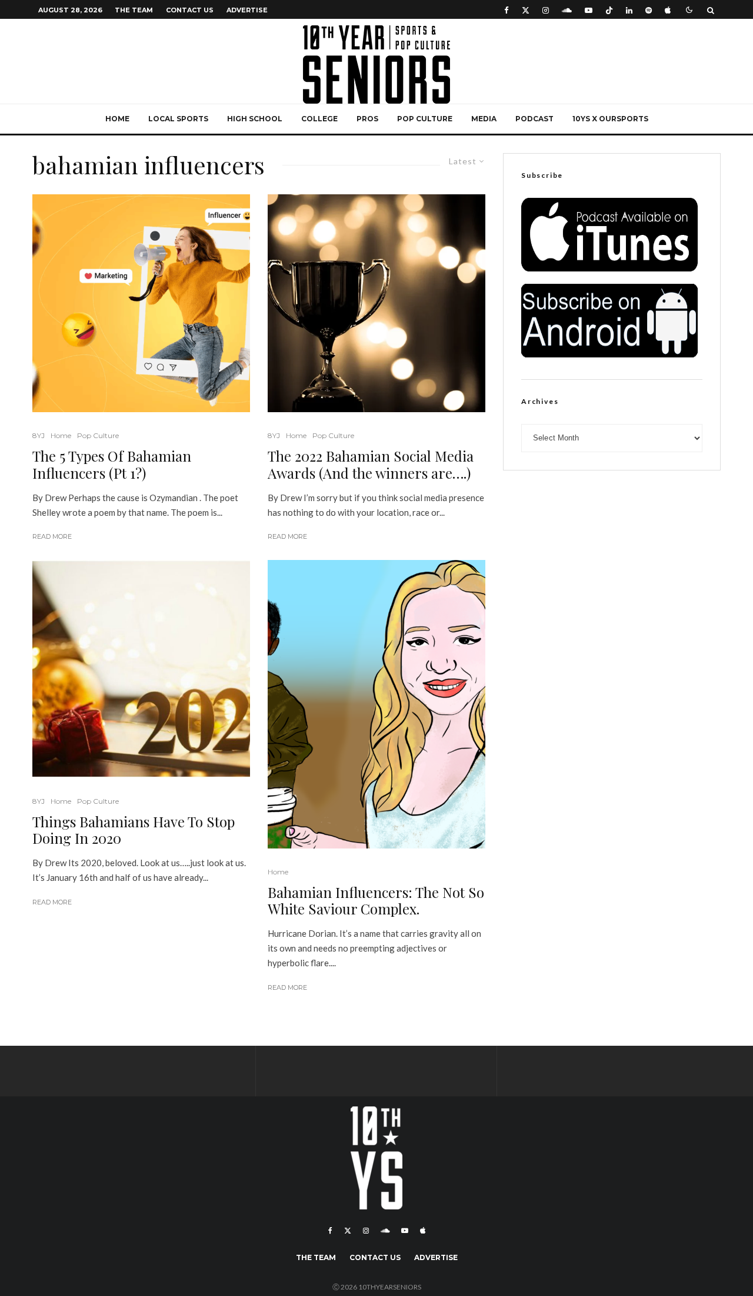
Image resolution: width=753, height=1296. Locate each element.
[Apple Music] (667, 10)
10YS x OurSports (610, 118)
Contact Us (190, 10)
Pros (367, 118)
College (319, 118)
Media (484, 118)
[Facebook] (506, 10)
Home (117, 118)
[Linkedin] (629, 10)
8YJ (38, 435)
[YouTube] (588, 10)
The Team (134, 10)
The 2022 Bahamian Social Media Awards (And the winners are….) (371, 465)
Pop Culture (424, 118)
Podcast (534, 118)
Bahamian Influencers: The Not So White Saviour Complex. (376, 901)
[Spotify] (648, 10)
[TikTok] (609, 10)
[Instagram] (545, 10)
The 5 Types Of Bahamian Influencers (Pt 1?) (111, 465)
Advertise (247, 10)
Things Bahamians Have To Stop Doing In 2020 (133, 830)
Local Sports (178, 118)
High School (254, 118)
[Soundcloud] (566, 10)
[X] (525, 10)
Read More (52, 536)
